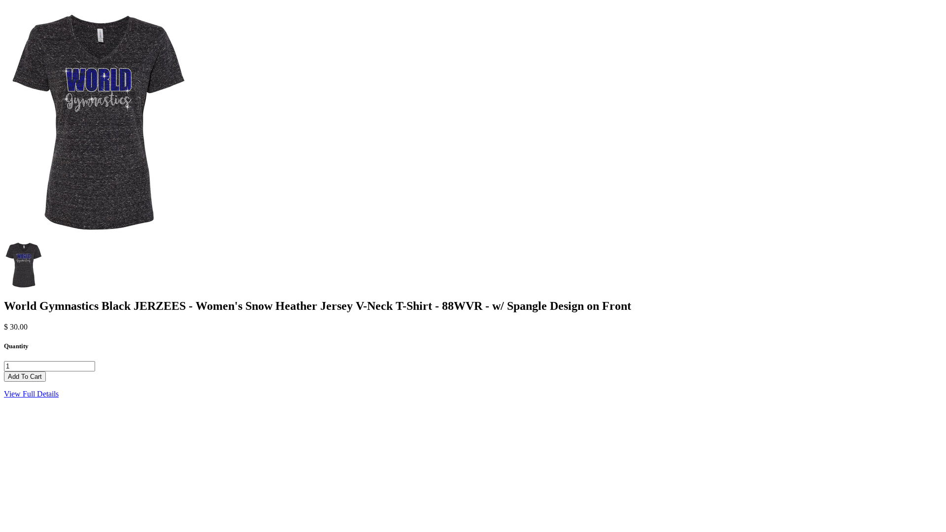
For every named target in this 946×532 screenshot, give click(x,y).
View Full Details (31, 394)
